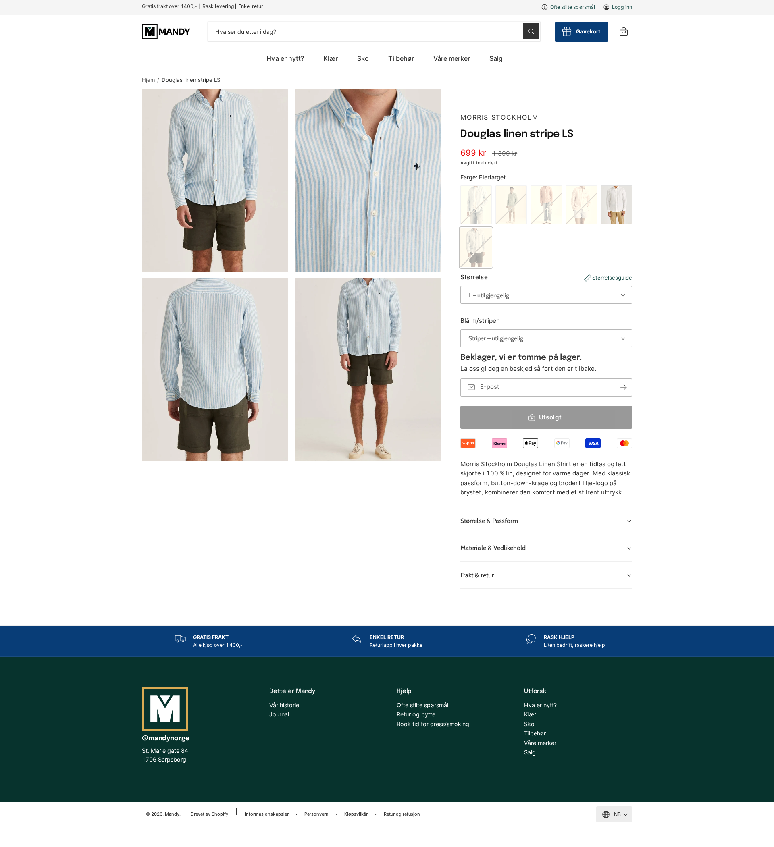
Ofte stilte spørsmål (572, 7)
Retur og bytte (416, 714)
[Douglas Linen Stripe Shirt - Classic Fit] (581, 204)
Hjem (148, 80)
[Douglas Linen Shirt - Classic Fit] (476, 204)
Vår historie (284, 705)
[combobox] (374, 32)
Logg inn (622, 7)
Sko (363, 58)
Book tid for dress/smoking (433, 723)
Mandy (172, 814)
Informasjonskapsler (266, 814)
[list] (387, 641)
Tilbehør (401, 58)
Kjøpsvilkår (356, 814)
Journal (279, 714)
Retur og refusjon (402, 814)
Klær (330, 58)
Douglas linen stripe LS (191, 80)
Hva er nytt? (540, 705)
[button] (623, 32)
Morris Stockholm (499, 117)
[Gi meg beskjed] (623, 387)
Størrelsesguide (612, 277)
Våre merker (451, 58)
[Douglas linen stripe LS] (476, 247)
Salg (530, 752)
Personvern (316, 814)
